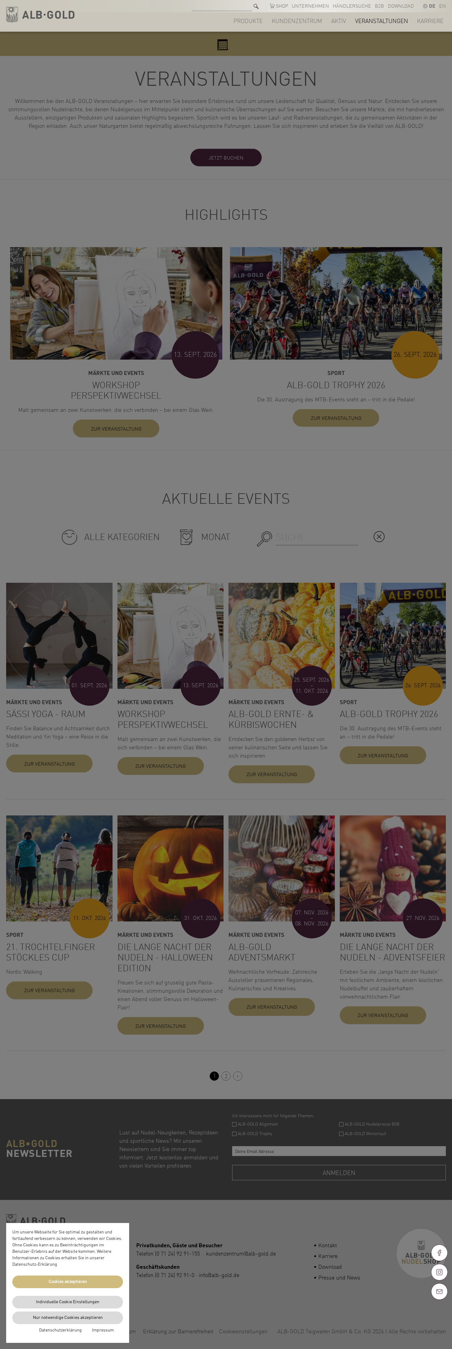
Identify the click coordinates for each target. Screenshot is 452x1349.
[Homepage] (40, 15)
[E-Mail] (439, 1291)
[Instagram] (439, 1272)
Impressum (103, 1330)
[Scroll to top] (439, 1313)
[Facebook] (439, 1252)
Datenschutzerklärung (60, 1330)
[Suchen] (256, 6)
